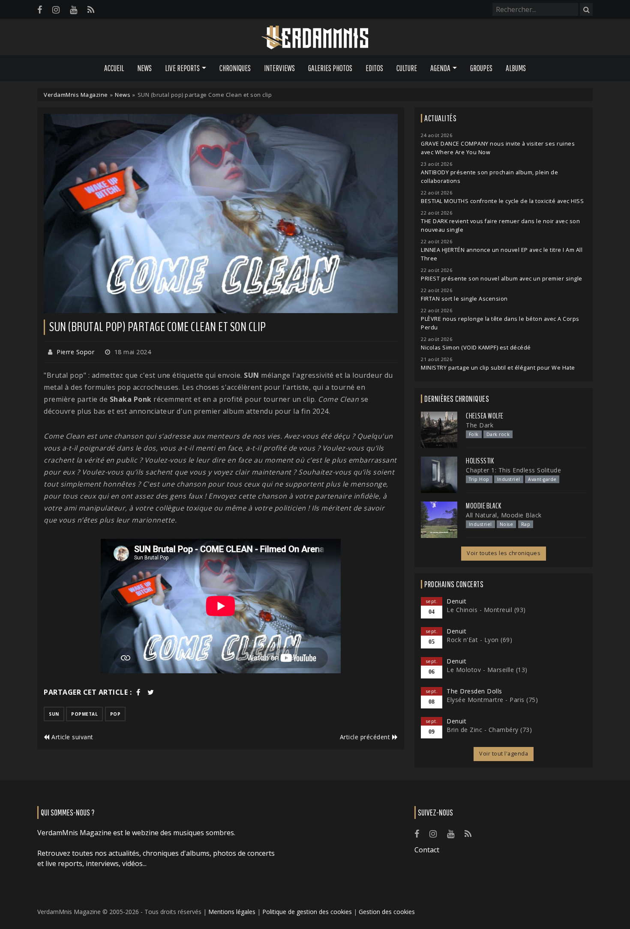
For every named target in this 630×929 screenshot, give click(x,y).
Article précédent (366, 737)
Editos (374, 68)
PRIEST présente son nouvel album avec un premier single (501, 278)
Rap (526, 524)
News (144, 68)
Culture (406, 68)
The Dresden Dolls (474, 691)
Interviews (279, 68)
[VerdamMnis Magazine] (315, 37)
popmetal (84, 714)
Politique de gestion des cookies (307, 912)
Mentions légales (231, 912)
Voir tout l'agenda (503, 753)
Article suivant (71, 737)
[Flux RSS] (90, 9)
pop (115, 714)
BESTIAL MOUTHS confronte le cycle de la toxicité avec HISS (502, 201)
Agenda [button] (440, 68)
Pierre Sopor (75, 352)
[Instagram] (56, 9)
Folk (474, 434)
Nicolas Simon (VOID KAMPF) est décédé (476, 347)
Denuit (456, 601)
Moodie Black (483, 506)
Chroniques (235, 68)
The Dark (479, 425)
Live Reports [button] (182, 68)
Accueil (114, 68)
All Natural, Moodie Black (504, 515)
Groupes (481, 68)
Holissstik (480, 461)
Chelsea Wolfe (485, 416)
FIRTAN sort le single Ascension (464, 298)
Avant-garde (542, 479)
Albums (516, 68)
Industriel (508, 479)
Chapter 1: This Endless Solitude (513, 470)
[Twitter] (150, 692)
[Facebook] (39, 9)
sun (54, 714)
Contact (426, 849)
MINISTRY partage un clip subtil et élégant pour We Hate (498, 367)
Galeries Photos (330, 68)
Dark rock (498, 434)
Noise (506, 524)
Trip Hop (479, 479)
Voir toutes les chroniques (503, 553)
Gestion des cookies (387, 912)
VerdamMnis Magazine (76, 95)
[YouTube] (73, 9)
